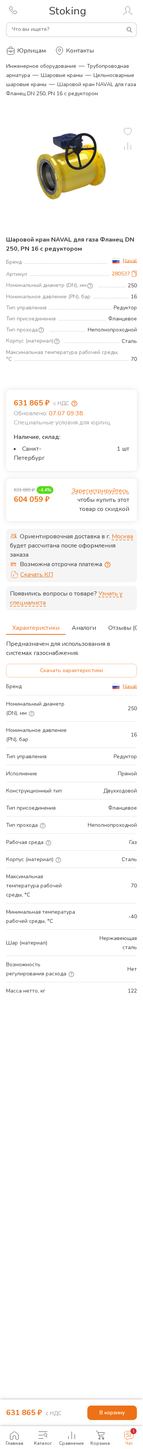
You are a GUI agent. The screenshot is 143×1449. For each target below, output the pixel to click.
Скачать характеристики (71, 670)
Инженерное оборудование (41, 66)
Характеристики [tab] (35, 628)
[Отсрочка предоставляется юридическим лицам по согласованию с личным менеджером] (107, 564)
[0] (127, 131)
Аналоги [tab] (84, 628)
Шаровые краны (62, 75)
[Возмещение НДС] (74, 403)
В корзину (112, 1412)
